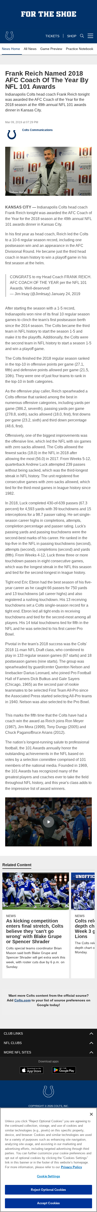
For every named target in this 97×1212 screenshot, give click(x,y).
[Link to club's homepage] (9, 34)
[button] (48, 833)
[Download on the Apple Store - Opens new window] (31, 1082)
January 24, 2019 (65, 293)
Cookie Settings (48, 1176)
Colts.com (24, 1011)
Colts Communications (37, 130)
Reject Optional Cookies (48, 1190)
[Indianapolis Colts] (48, 1103)
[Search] (82, 36)
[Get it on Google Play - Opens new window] (64, 1083)
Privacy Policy (30, 1167)
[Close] (91, 1114)
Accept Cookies (48, 1203)
